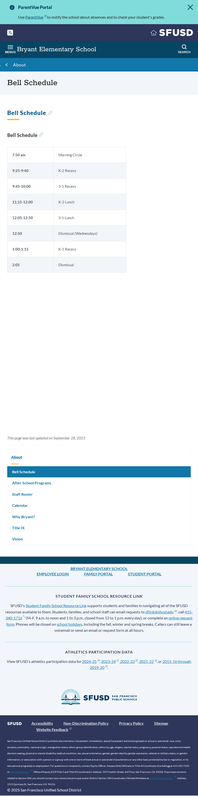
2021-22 (146, 661)
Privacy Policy (131, 723)
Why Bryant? (23, 516)
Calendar (20, 505)
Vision (17, 539)
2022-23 (127, 661)
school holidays (69, 624)
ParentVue (34, 17)
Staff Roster (22, 494)
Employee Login (53, 574)
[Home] (172, 33)
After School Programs (31, 482)
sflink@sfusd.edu (159, 612)
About (19, 64)
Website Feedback (52, 729)
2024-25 (89, 661)
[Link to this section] (50, 113)
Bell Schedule (23, 471)
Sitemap (161, 723)
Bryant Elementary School (99, 568)
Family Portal (98, 574)
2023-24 (108, 661)
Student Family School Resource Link (56, 605)
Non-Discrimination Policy (86, 723)
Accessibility (42, 723)
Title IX (18, 527)
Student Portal (144, 574)
